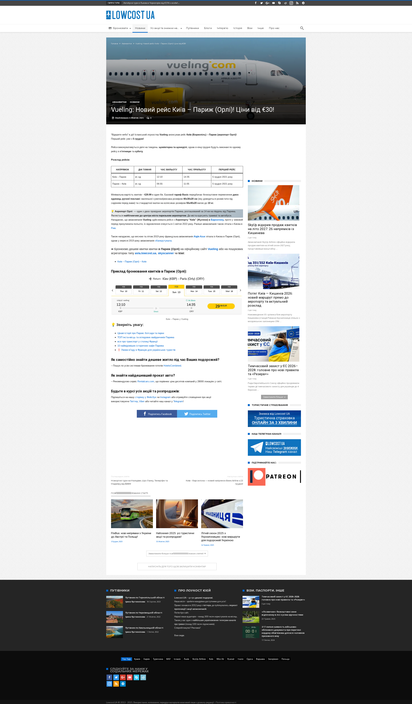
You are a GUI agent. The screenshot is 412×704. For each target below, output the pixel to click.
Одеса (250, 659)
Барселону (217, 219)
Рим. (113, 228)
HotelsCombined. (173, 365)
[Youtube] (273, 3)
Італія (240, 659)
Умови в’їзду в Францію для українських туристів (148, 349)
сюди (181, 635)
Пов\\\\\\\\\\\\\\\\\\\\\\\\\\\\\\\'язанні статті (129, 493)
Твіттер (134, 401)
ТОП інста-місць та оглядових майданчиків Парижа (145, 337)
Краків (137, 659)
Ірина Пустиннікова (135, 601)
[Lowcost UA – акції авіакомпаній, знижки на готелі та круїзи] (130, 10)
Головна (114, 43)
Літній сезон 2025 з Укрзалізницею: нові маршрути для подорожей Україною (220, 537)
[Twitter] (261, 3)
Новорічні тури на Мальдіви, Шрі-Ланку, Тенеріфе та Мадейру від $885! (139, 480)
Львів (186, 659)
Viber (142, 401)
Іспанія (177, 659)
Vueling (213, 249)
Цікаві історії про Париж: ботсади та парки (140, 333)
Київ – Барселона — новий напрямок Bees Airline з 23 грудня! (214, 480)
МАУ (168, 659)
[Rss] (297, 3)
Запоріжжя (273, 659)
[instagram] (291, 3)
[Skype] (279, 3)
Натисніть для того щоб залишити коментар (177, 566)
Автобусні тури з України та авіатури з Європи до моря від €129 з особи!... (158, 3)
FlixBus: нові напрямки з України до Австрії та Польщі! (131, 535)
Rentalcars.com (145, 381)
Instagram (165, 397)
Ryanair (230, 659)
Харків (146, 659)
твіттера (207, 605)
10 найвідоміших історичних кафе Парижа (140, 345)
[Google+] (267, 3)
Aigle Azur (199, 236)
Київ (211, 659)
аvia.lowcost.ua (145, 253)
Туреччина (158, 659)
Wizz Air (220, 659)
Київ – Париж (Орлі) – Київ (131, 261)
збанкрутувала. (163, 240)
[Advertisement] (177, 446)
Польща (285, 659)
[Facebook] (255, 3)
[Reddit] (285, 3)
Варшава (260, 659)
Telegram (178, 401)
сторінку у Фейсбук (145, 397)
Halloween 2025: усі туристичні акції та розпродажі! (175, 535)
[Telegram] (303, 3)
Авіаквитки (127, 43)
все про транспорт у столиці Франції (137, 341)
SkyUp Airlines (199, 659)
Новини (135, 102)
